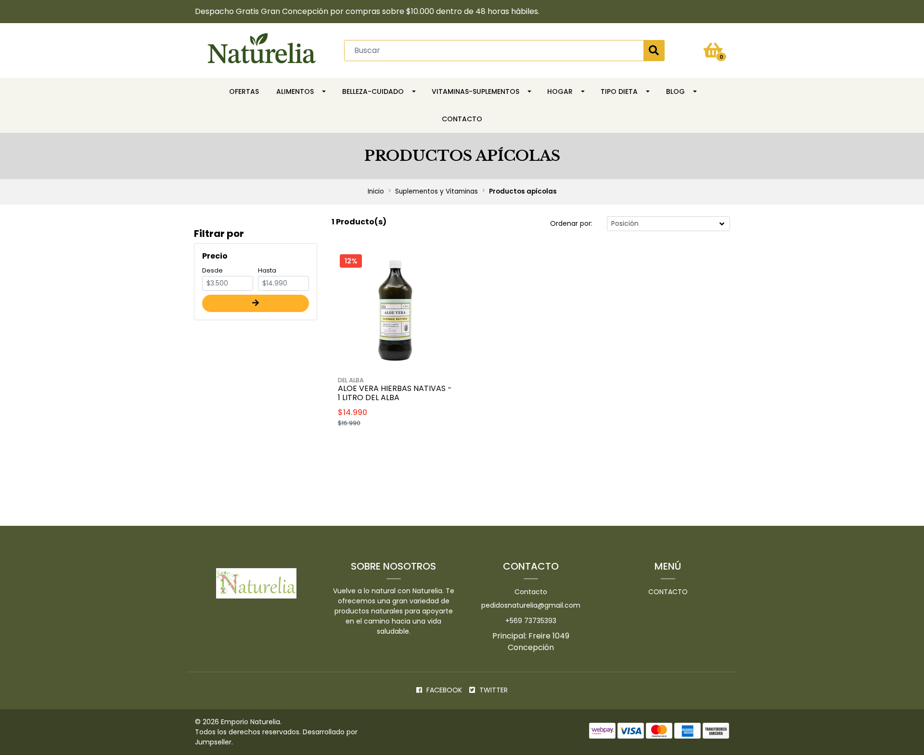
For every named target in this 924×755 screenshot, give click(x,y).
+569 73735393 (530, 620)
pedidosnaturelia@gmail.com (530, 605)
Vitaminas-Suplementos (475, 91)
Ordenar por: (571, 223)
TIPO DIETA (619, 91)
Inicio (376, 191)
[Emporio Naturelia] (261, 49)
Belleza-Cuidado (373, 91)
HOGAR (560, 91)
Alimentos (295, 91)
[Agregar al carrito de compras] (420, 447)
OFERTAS (244, 91)
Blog (675, 91)
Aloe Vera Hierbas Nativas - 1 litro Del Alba (395, 393)
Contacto (462, 119)
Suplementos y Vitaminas (436, 191)
